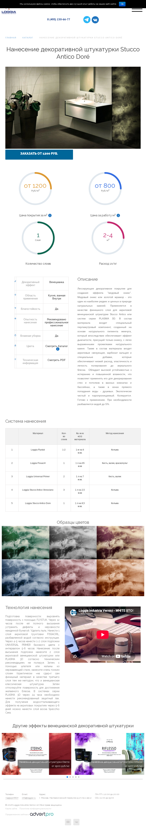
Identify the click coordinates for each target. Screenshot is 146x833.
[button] (6, 757)
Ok (122, 4)
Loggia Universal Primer (38, 476)
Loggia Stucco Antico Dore (38, 503)
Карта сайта (11, 808)
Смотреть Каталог (56, 346)
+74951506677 (11, 798)
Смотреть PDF (57, 359)
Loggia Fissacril (38, 463)
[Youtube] (68, 822)
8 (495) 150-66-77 (58, 19)
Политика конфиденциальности (35, 808)
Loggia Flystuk (38, 450)
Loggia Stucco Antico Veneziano (37, 490)
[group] (36, 754)
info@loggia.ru (29, 798)
